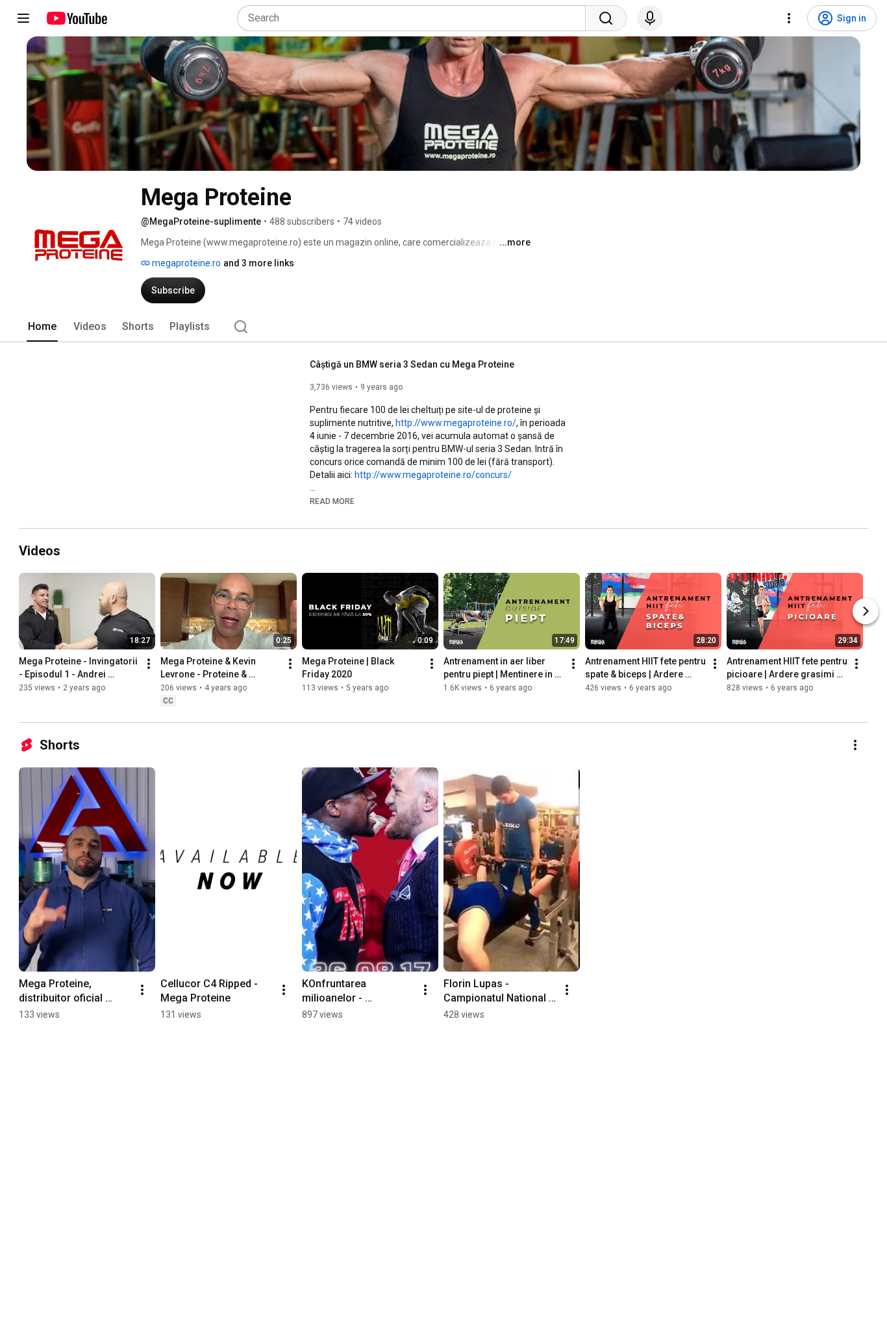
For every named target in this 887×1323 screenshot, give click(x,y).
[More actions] (149, 664)
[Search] (606, 18)
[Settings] (789, 18)
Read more (332, 501)
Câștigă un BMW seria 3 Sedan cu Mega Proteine (412, 364)
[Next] (866, 611)
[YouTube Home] (76, 18)
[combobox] (415, 18)
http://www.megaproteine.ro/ (455, 423)
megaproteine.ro (185, 263)
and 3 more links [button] (258, 263)
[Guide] (23, 18)
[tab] (42, 326)
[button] (332, 500)
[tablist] (443, 326)
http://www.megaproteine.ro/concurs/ (433, 475)
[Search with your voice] (650, 18)
